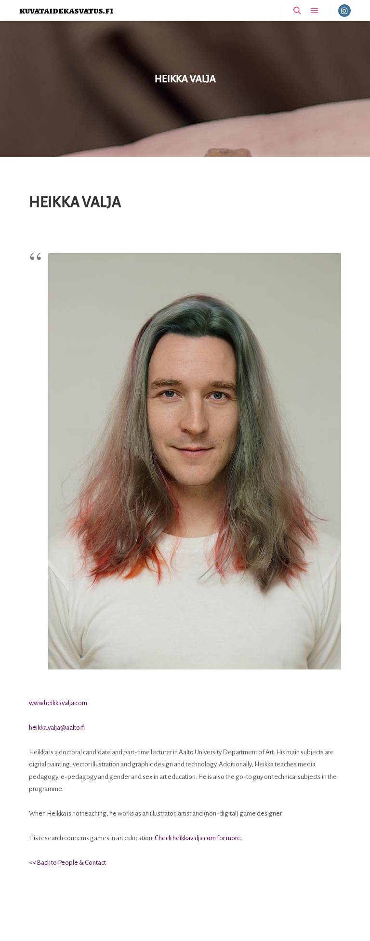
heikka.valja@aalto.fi (57, 727)
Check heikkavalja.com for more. (198, 838)
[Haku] (297, 10)
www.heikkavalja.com (58, 703)
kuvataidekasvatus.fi (66, 10)
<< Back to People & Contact (67, 862)
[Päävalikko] (314, 10)
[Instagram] (344, 10)
